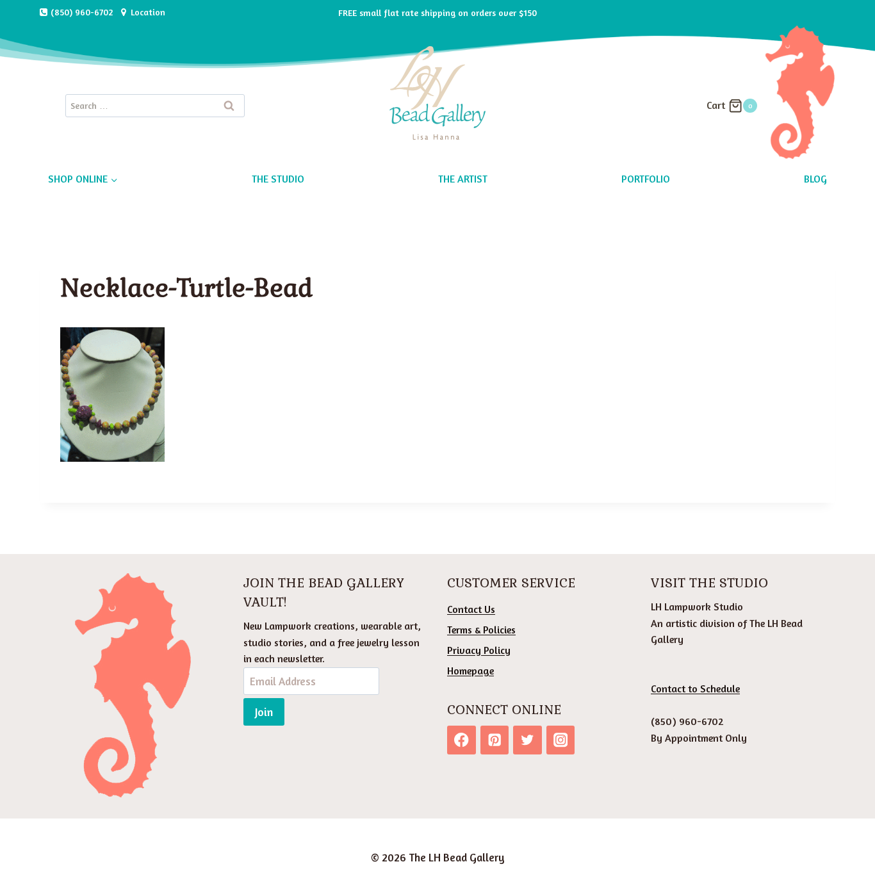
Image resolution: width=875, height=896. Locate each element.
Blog (815, 178)
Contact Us (471, 609)
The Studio (278, 178)
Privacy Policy (479, 650)
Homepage (470, 670)
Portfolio (645, 178)
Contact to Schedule (695, 688)
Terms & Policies (481, 629)
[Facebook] (461, 740)
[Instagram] (560, 740)
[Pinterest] (494, 740)
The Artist (462, 178)
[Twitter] (527, 740)
